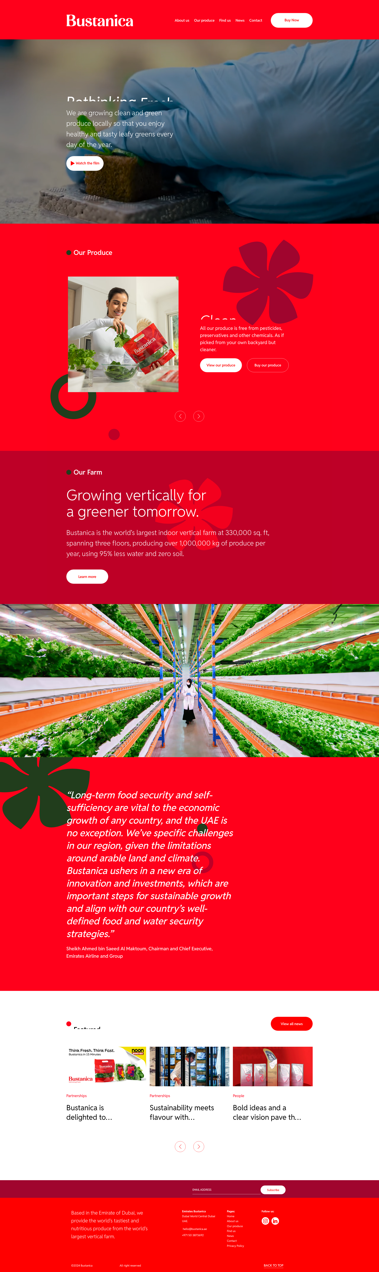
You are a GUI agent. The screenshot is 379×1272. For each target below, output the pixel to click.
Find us (225, 20)
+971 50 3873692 (193, 1235)
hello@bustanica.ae (194, 1229)
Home (230, 1216)
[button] (180, 416)
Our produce (204, 20)
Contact (255, 20)
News (240, 20)
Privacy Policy (235, 1246)
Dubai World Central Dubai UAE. (198, 1216)
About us (182, 20)
